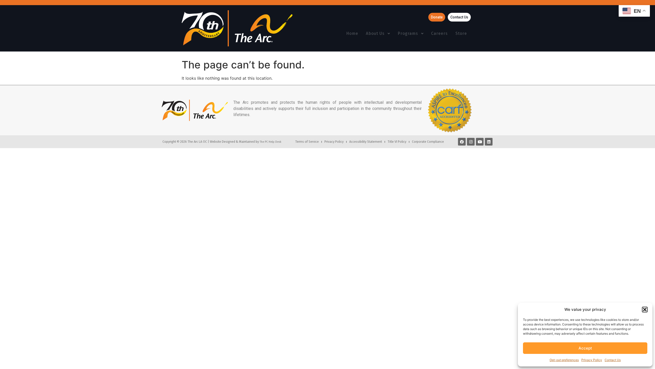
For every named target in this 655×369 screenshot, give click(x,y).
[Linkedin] (489, 142)
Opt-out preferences (564, 360)
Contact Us (613, 360)
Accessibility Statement (365, 141)
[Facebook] (462, 142)
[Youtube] (480, 142)
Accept (585, 348)
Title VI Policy (397, 141)
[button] (644, 309)
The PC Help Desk (270, 142)
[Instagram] (471, 142)
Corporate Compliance (428, 141)
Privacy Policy (591, 360)
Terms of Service (307, 141)
